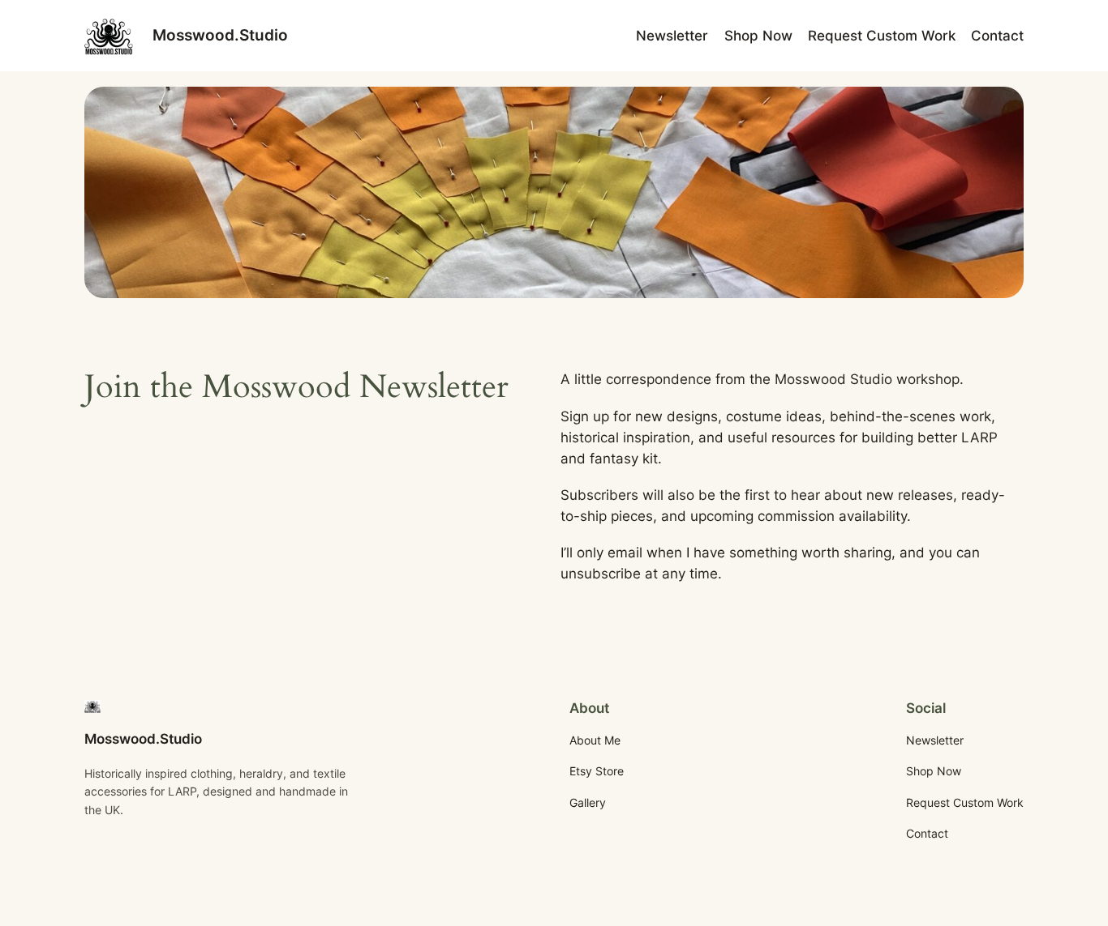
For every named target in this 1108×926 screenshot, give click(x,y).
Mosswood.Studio (220, 35)
